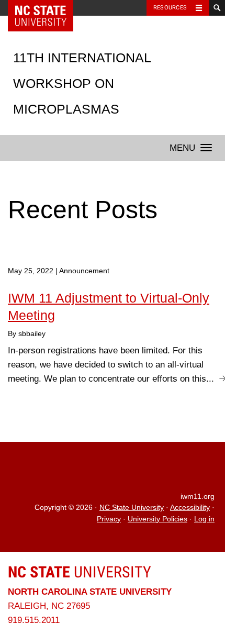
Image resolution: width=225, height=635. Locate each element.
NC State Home (47, 8)
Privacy (109, 519)
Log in (204, 519)
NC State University (131, 507)
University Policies (157, 519)
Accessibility (190, 507)
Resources (170, 7)
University (79, 572)
